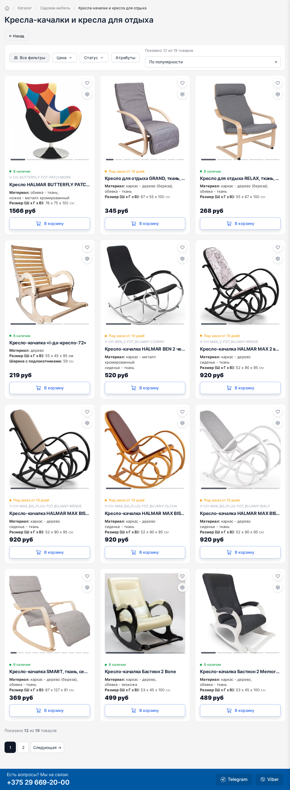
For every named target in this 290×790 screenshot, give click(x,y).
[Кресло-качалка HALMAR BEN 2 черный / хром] (145, 284)
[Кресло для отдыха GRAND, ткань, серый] (145, 120)
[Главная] (7, 8)
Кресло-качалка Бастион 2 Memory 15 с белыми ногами (240, 671)
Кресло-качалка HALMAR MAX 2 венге (240, 349)
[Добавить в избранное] (87, 82)
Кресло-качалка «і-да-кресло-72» (47, 342)
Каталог (25, 8)
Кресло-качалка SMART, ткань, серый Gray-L (49, 671)
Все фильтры (32, 57)
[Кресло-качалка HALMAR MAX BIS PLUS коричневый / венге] (49, 449)
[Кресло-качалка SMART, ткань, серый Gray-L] (49, 613)
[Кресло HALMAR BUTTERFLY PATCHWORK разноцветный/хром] (49, 120)
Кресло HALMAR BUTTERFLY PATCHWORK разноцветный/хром (49, 184)
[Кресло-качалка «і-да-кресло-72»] (49, 284)
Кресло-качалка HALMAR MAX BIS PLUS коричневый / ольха (145, 513)
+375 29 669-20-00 (38, 782)
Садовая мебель (55, 8)
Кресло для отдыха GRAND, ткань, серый (145, 178)
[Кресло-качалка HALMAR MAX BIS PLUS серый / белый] (240, 449)
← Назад (16, 36)
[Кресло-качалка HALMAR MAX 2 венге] (240, 284)
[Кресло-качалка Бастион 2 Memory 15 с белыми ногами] (240, 613)
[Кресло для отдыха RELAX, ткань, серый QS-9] (240, 120)
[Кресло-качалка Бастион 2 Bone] (145, 613)
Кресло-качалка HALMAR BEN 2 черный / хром (145, 349)
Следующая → (47, 747)
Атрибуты (125, 57)
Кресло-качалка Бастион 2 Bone (140, 671)
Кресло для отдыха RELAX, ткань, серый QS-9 (240, 178)
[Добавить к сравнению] (87, 94)
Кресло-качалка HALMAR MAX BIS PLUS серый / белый (240, 513)
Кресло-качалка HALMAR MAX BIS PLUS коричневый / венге (49, 513)
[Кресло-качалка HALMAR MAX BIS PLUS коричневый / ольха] (145, 449)
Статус (91, 57)
